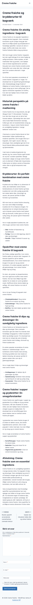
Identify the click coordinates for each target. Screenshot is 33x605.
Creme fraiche (7, 24)
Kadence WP (16, 600)
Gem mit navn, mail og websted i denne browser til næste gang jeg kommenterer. (16, 583)
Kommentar (7, 536)
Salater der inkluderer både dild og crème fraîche (24, 515)
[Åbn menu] (29, 3)
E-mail (5, 570)
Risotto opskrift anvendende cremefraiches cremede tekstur (7, 516)
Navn (5, 562)
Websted (6, 578)
